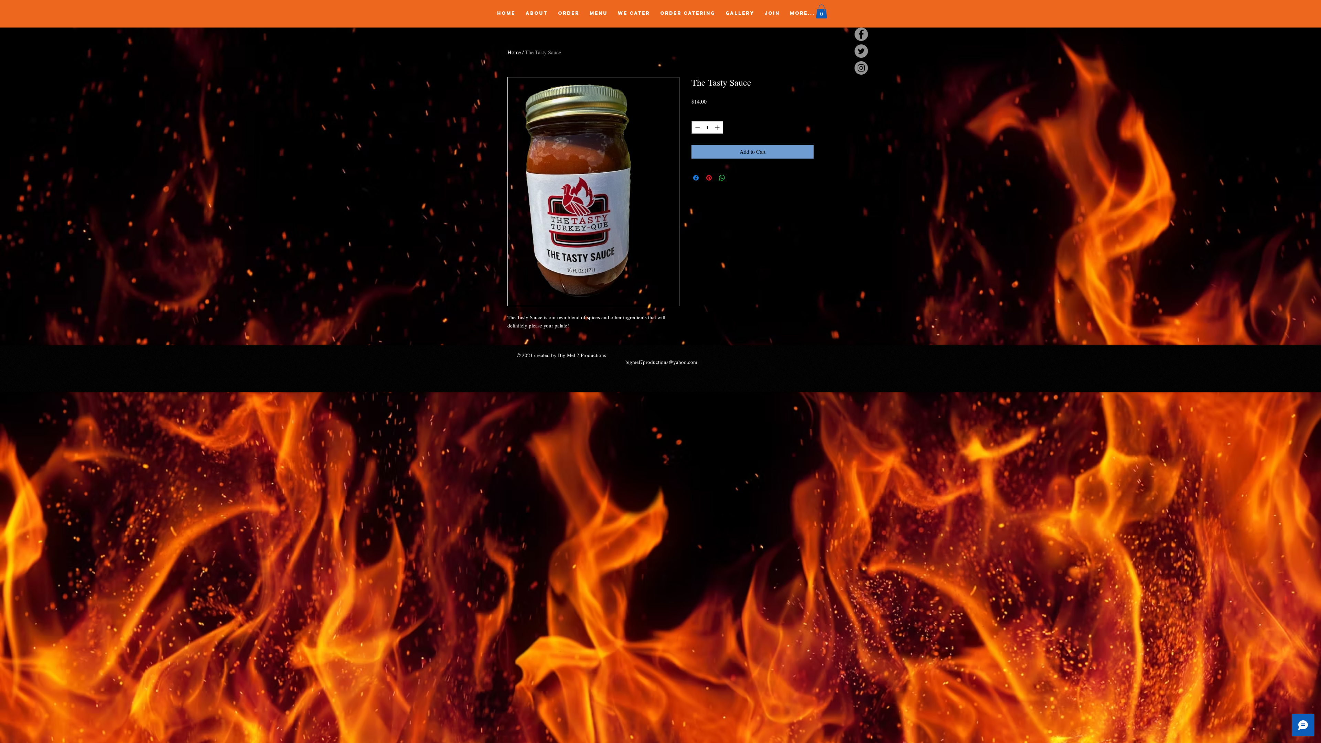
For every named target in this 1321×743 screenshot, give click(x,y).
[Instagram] (861, 68)
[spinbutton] (707, 127)
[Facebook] (861, 34)
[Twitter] (861, 51)
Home (514, 52)
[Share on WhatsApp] (722, 178)
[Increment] (717, 127)
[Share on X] (735, 178)
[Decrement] (696, 127)
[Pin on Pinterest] (709, 178)
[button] (821, 11)
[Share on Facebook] (696, 178)
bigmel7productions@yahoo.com (661, 361)
